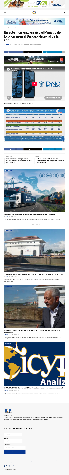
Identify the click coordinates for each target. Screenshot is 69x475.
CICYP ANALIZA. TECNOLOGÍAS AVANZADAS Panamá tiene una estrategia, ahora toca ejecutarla (33, 388)
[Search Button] (64, 12)
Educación (13, 463)
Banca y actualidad (12, 28)
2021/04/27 (14, 44)
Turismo (20, 463)
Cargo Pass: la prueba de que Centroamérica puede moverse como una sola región (29, 214)
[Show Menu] (5, 12)
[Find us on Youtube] (13, 466)
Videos (6, 463)
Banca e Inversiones (22, 461)
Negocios (39, 461)
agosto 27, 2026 (13, 216)
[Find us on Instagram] (9, 466)
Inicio (5, 461)
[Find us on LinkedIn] (11, 466)
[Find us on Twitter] (6, 466)
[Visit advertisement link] (34, 4)
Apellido (6, 438)
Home (5, 28)
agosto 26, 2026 (13, 276)
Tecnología (54, 461)
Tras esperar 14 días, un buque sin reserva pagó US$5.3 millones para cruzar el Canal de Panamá (33, 274)
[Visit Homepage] (34, 12)
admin (7, 44)
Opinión (47, 461)
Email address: (7, 444)
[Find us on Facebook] (4, 466)
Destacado (33, 44)
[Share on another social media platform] (63, 52)
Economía (38, 44)
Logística (32, 461)
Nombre (6, 432)
